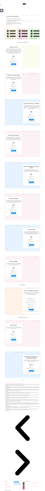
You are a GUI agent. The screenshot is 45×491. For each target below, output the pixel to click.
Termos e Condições (35, 483)
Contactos (6, 484)
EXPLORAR (13, 90)
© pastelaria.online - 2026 (8, 490)
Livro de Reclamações (35, 486)
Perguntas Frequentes (8, 487)
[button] (0, 5)
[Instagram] (23, 483)
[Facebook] (23, 485)
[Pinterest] (23, 487)
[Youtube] (23, 488)
